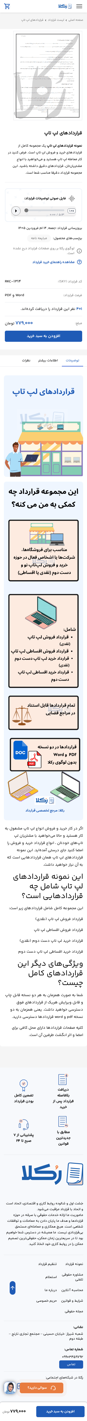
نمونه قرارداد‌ (74, 1264)
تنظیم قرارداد (47, 1264)
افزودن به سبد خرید (43, 336)
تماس (71, 1364)
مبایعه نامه (39, 238)
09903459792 (72, 1357)
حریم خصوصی (46, 1301)
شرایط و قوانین (72, 1301)
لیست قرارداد (56, 20)
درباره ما (51, 1290)
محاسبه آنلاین (72, 1290)
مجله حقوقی (74, 1311)
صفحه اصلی (75, 20)
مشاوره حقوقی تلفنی (72, 1277)
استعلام (51, 1277)
